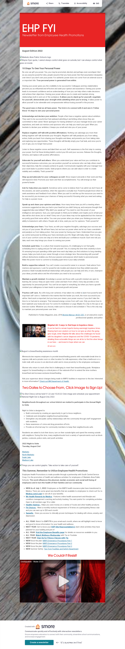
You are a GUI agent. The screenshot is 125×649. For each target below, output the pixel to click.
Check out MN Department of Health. (54, 381)
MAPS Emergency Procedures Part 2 (57, 543)
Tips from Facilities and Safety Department (61, 549)
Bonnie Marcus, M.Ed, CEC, (73, 315)
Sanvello (29, 513)
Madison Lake (27, 460)
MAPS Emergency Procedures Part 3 (57, 546)
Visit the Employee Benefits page (50, 532)
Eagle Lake (26, 457)
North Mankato (28, 455)
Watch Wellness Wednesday (48, 535)
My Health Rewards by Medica (39, 496)
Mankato (25, 452)
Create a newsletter (39, 642)
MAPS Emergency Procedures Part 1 (57, 541)
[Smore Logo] (33, 3)
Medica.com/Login (34, 494)
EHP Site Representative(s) (63, 527)
